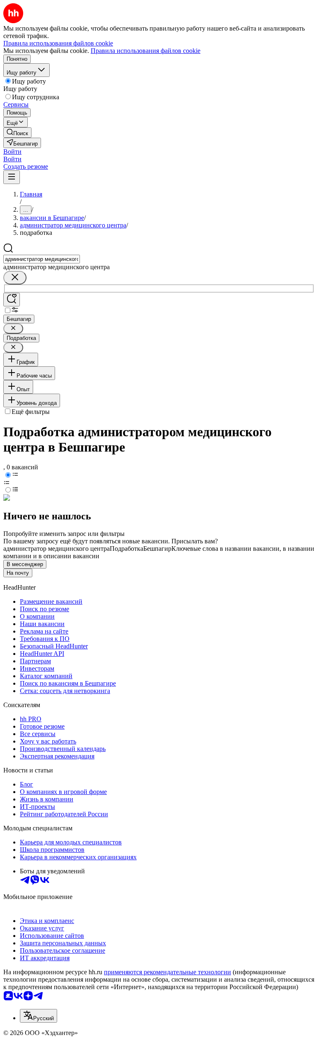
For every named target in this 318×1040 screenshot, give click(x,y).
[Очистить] (14, 278)
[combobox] (41, 259)
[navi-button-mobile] (11, 177)
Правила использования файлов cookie (145, 50)
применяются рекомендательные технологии (167, 971)
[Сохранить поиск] (11, 299)
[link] (17, 132)
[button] (12, 151)
